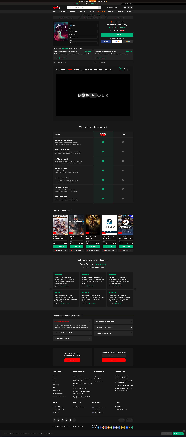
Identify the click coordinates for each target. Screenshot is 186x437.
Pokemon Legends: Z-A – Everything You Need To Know (124, 381)
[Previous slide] (51, 289)
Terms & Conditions (57, 393)
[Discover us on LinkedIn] (74, 420)
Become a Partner (99, 412)
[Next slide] (134, 54)
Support (129, 11)
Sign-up (113, 360)
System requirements (83, 70)
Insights (55, 378)
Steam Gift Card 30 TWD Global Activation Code (125, 237)
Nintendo (73, 11)
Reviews (108, 70)
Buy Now (118, 34)
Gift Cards (111, 11)
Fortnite (91, 11)
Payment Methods (98, 381)
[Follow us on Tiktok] (70, 420)
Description (60, 70)
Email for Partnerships (100, 407)
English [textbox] (131, 3)
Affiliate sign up (72, 360)
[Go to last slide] (51, 54)
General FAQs (97, 378)
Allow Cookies (178, 433)
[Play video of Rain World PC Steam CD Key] (93, 95)
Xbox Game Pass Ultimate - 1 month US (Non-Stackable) (82, 379)
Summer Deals (101, 11)
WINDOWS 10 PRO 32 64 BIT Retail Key (82, 384)
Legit (54, 387)
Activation (98, 70)
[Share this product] (54, 62)
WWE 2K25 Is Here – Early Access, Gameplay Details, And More (123, 389)
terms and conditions (47, 433)
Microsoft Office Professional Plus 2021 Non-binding (81, 392)
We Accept (95, 425)
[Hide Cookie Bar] (184, 431)
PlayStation (63, 11)
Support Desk (97, 376)
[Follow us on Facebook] (54, 420)
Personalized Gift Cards (121, 409)
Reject (166, 433)
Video (70, 70)
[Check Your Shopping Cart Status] (131, 7)
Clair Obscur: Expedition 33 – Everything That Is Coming (122, 376)
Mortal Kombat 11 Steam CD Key (91, 237)
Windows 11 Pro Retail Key (80, 388)
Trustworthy (56, 384)
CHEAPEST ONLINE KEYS (92, 15)
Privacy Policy (56, 390)
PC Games (82, 11)
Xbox (54, 11)
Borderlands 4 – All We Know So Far (124, 385)
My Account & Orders (112, 7)
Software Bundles (77, 376)
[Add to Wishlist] (124, 7)
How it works (118, 406)
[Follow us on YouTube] (66, 420)
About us (55, 376)
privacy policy (36, 433)
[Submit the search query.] (99, 7)
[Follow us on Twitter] (58, 420)
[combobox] (126, 3)
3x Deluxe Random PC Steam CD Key (109, 237)
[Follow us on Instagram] (62, 420)
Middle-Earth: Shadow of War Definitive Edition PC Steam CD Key (59, 237)
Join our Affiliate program (80, 406)
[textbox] (126, 3)
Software (120, 11)
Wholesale (97, 410)
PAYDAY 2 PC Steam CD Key (76, 237)
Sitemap (55, 381)
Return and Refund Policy (59, 396)
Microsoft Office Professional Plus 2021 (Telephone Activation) (81, 397)
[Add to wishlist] (95, 62)
